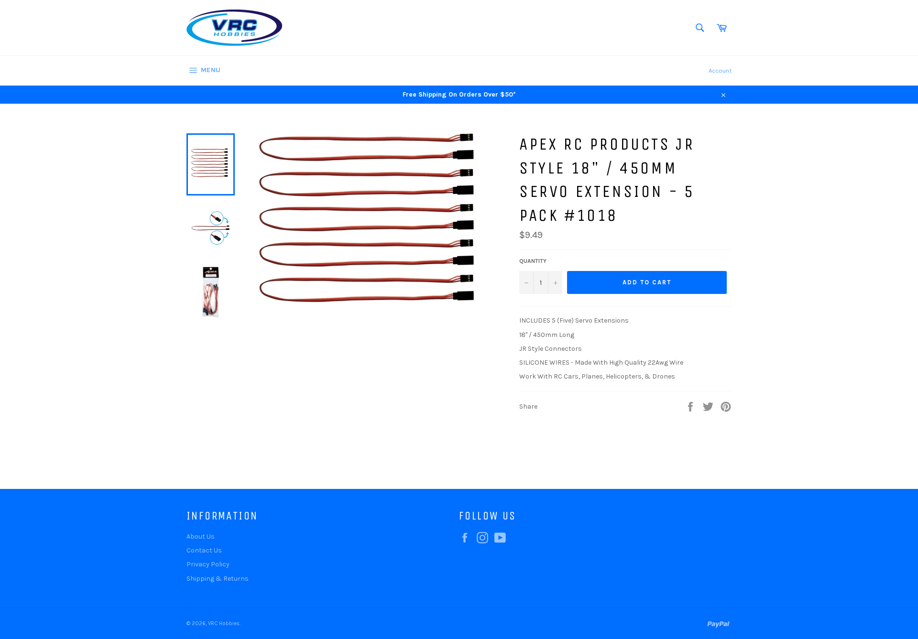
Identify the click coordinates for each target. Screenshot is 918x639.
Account (720, 70)
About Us (200, 536)
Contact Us (204, 550)
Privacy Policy (208, 564)
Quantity (532, 261)
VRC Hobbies (224, 623)
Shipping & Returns (217, 578)
